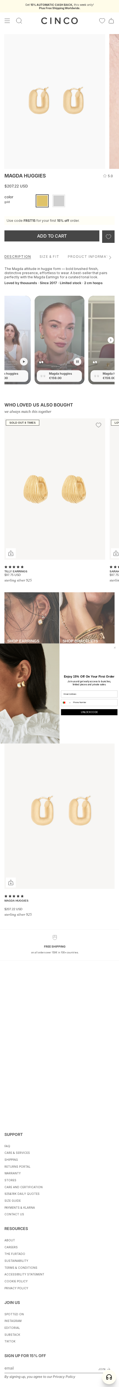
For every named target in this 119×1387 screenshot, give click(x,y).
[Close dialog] (115, 648)
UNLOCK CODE (89, 712)
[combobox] (66, 702)
